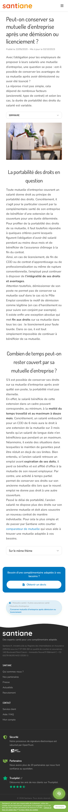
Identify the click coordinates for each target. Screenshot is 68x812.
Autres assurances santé (38, 603)
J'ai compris (59, 807)
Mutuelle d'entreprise (19, 606)
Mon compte (9, 719)
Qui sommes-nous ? (13, 671)
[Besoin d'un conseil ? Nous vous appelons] (59, 793)
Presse (6, 682)
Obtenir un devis (36, 584)
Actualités (8, 687)
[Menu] (62, 6)
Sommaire (14, 115)
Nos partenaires (11, 677)
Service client (9, 709)
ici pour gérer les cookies (28, 810)
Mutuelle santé (19, 603)
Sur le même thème (20, 550)
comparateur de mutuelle (23, 529)
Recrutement (9, 692)
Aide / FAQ (8, 714)
